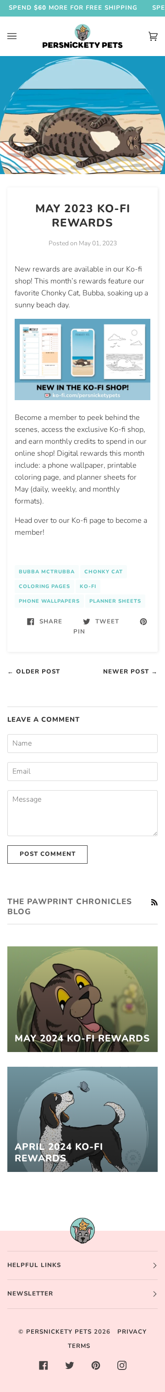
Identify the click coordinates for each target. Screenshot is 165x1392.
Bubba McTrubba (47, 571)
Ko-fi (88, 586)
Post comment (48, 854)
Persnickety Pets (59, 1332)
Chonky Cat (103, 571)
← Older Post (33, 672)
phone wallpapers (49, 601)
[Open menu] (21, 36)
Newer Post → (130, 672)
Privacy (132, 1332)
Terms (79, 1346)
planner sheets (115, 601)
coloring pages (44, 586)
